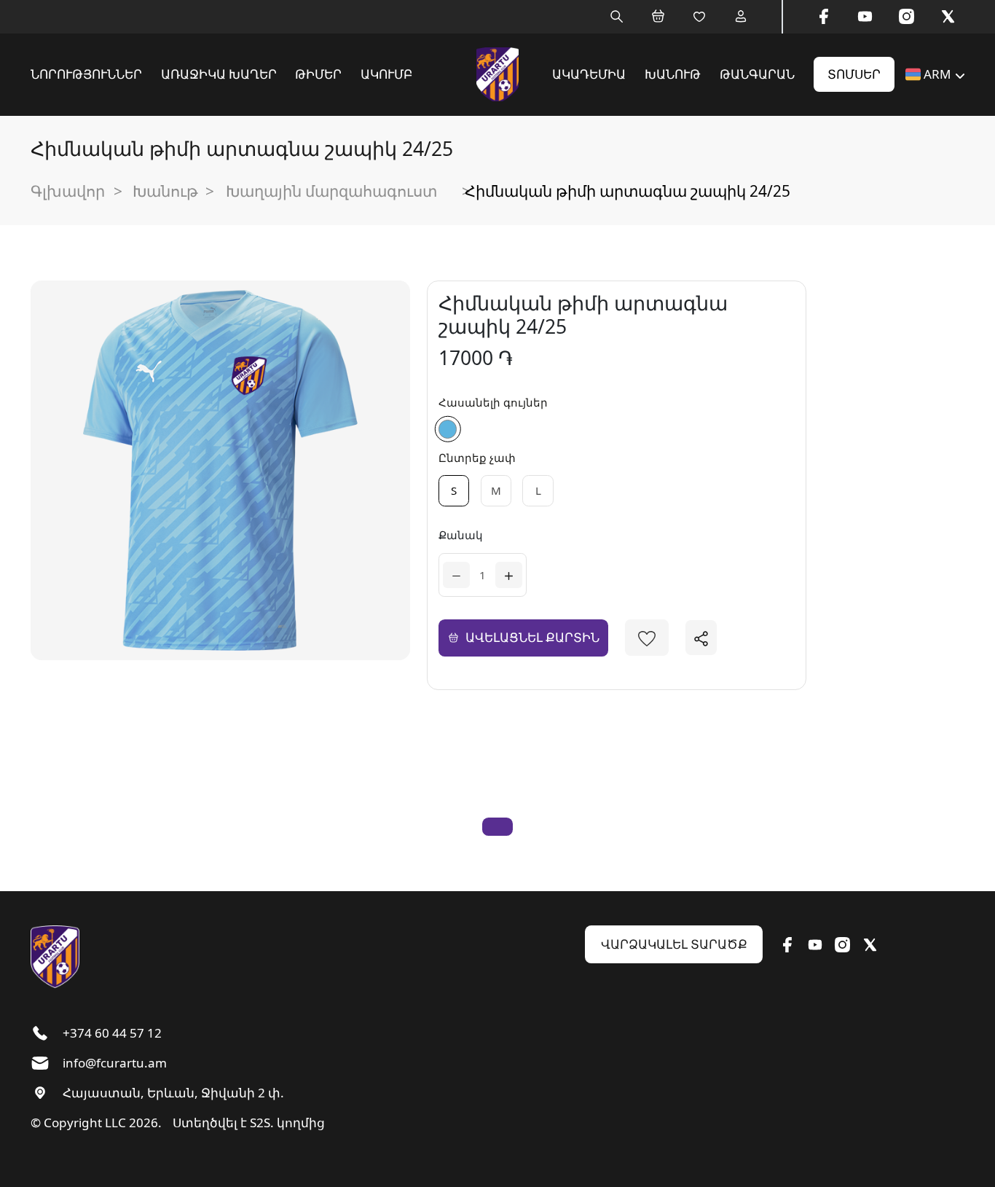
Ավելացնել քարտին (532, 637)
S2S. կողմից (287, 1122)
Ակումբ (386, 74)
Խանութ (673, 74)
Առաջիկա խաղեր (219, 74)
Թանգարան (757, 74)
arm (937, 74)
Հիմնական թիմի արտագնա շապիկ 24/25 (627, 191)
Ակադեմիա (589, 74)
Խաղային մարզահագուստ (331, 191)
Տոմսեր (854, 74)
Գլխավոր (68, 191)
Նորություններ (86, 74)
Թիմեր (318, 74)
